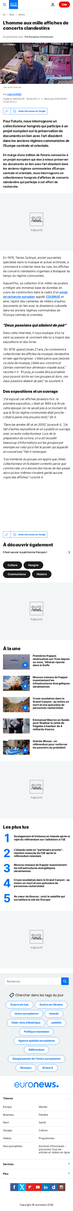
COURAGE (53, 297)
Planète (43, 1114)
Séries (21, 15)
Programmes (46, 1138)
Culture (12, 565)
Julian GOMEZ (14, 94)
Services (8, 1164)
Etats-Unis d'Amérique (26, 1022)
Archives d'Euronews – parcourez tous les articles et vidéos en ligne (54, 1149)
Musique (25, 1067)
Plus (5, 1173)
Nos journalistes (12, 1146)
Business (8, 1114)
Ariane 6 (47, 1067)
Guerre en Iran (19, 1004)
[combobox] (36, 981)
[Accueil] (4, 14)
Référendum (36, 1049)
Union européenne (26, 1013)
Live (64, 4)
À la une (11, 648)
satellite (56, 1022)
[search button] (65, 981)
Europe (7, 1106)
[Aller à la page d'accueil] (13, 4)
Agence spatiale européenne (36, 1040)
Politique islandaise (36, 1031)
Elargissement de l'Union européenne (36, 1058)
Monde (43, 1106)
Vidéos (7, 1138)
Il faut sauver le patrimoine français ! (25, 552)
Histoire (42, 574)
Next (11, 15)
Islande (54, 1013)
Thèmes (8, 1098)
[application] (36, 63)
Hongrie (33, 565)
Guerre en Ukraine (51, 1004)
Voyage (7, 1130)
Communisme (17, 574)
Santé (42, 1122)
